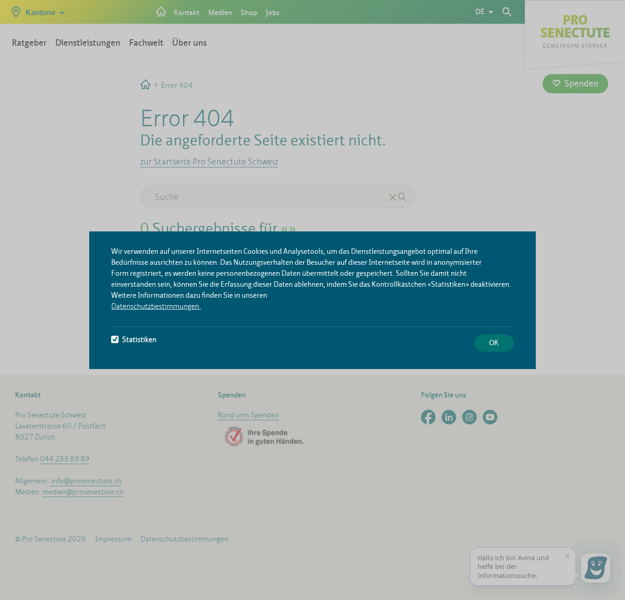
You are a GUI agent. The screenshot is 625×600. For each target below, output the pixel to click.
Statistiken (139, 339)
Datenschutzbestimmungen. (156, 306)
